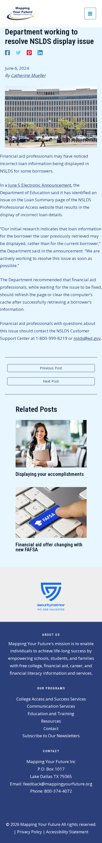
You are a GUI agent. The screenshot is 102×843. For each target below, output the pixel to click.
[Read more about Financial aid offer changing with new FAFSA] (51, 512)
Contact (51, 728)
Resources (51, 721)
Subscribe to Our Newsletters (51, 735)
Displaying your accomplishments (50, 474)
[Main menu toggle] (90, 14)
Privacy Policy (29, 832)
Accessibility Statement (67, 832)
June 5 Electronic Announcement (39, 185)
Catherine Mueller (28, 75)
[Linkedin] (40, 52)
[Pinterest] (29, 52)
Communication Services (51, 706)
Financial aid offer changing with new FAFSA (49, 547)
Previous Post (51, 368)
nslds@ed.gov (87, 338)
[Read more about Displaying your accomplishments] (51, 443)
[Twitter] (18, 52)
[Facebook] (7, 52)
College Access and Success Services (51, 699)
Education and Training (51, 713)
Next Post (51, 381)
